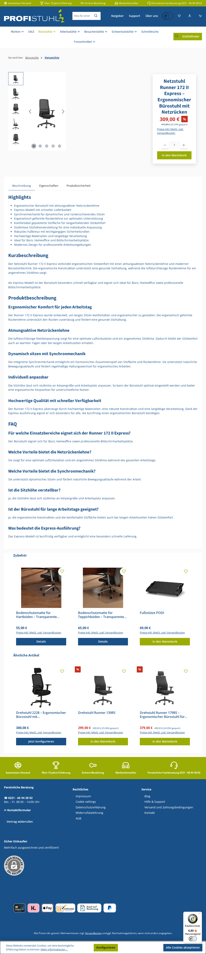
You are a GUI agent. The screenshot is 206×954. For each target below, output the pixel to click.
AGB (78, 818)
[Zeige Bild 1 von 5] (33, 146)
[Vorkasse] (65, 908)
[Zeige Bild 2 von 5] (40, 146)
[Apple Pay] (47, 908)
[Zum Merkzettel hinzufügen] (62, 572)
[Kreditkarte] (20, 908)
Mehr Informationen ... (54, 949)
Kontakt (149, 813)
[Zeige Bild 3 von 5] (46, 146)
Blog (147, 796)
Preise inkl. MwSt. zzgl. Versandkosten (170, 131)
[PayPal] (109, 908)
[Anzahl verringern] (165, 145)
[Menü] (199, 914)
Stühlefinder (190, 36)
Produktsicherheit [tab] (79, 186)
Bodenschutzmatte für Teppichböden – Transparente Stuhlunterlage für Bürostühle (101, 615)
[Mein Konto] (189, 16)
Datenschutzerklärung (91, 807)
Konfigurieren (105, 947)
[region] (37, 111)
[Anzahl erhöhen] (184, 145)
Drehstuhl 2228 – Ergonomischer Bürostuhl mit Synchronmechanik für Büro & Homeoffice (41, 715)
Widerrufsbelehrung (89, 813)
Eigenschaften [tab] (48, 186)
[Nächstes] (63, 111)
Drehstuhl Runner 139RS (96, 713)
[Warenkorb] (199, 16)
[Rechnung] (89, 908)
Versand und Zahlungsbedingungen (168, 807)
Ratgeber (117, 16)
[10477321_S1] (46, 111)
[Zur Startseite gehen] (34, 16)
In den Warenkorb (174, 155)
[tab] (21, 185)
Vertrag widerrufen (20, 821)
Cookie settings (86, 802)
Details (41, 641)
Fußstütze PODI (152, 613)
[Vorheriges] (30, 111)
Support (134, 16)
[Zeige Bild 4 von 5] (53, 146)
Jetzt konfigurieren (41, 741)
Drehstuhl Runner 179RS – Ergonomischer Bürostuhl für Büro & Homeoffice (162, 715)
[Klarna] (33, 908)
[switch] (193, 938)
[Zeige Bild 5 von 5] (59, 146)
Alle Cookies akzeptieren (183, 947)
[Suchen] (96, 16)
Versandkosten (93, 933)
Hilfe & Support (154, 802)
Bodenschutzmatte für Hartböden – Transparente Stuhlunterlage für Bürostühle (39, 615)
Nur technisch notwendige (141, 947)
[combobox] (82, 16)
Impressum (83, 796)
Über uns (151, 16)
